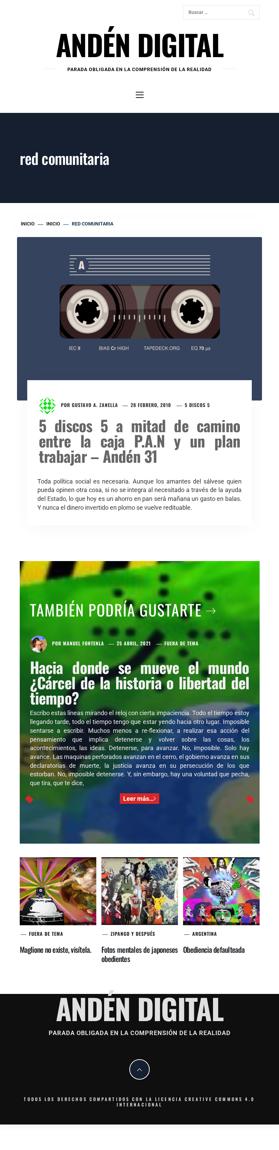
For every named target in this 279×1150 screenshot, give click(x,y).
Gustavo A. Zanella (95, 404)
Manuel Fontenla (83, 643)
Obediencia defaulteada (214, 949)
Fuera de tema (181, 643)
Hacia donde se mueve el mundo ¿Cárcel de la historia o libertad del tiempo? (139, 682)
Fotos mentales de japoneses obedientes (139, 954)
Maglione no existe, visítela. (56, 949)
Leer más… (138, 798)
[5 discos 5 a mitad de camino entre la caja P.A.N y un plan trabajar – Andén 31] (139, 318)
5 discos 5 (197, 404)
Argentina (204, 933)
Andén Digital (139, 44)
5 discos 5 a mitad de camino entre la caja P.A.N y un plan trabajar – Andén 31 (139, 440)
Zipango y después (133, 933)
